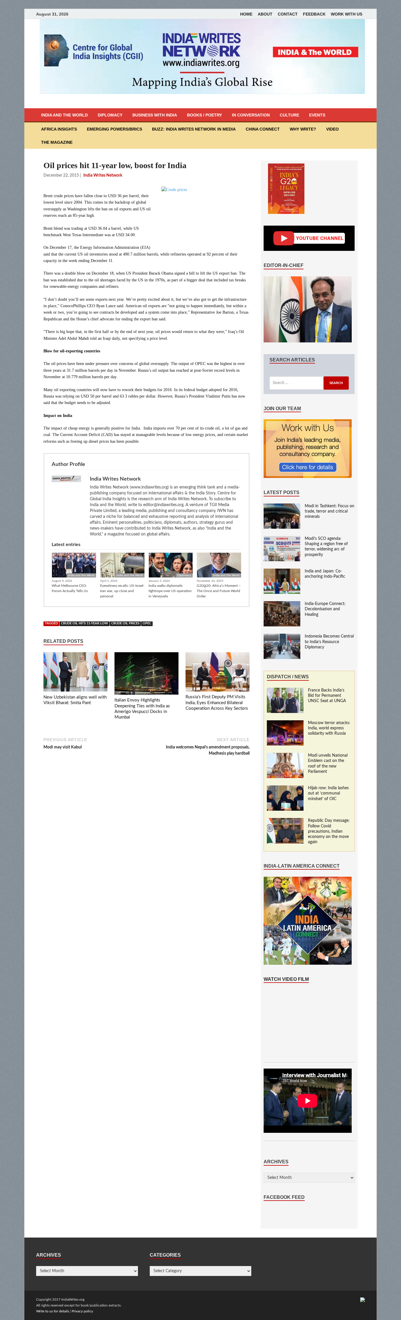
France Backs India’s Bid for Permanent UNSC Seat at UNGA (327, 695)
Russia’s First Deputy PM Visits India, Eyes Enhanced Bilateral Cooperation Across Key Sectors (217, 703)
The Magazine (57, 142)
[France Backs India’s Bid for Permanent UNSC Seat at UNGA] (285, 691)
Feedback (314, 14)
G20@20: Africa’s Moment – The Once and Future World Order (219, 591)
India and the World (64, 115)
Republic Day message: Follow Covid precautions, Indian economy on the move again (329, 831)
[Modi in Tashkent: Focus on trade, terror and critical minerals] (282, 506)
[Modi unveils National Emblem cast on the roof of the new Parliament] (285, 756)
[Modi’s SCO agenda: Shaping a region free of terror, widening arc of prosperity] (282, 539)
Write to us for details (52, 1311)
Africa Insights (59, 129)
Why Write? (303, 129)
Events (317, 115)
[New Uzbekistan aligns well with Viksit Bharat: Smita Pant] (75, 673)
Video (332, 129)
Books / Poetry (204, 115)
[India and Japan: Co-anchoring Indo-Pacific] (282, 571)
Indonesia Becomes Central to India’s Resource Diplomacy (329, 641)
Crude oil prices (125, 623)
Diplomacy (110, 115)
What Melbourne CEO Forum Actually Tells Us (70, 588)
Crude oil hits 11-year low (84, 623)
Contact (288, 14)
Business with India (154, 115)
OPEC (147, 623)
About (265, 14)
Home (246, 14)
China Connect (263, 129)
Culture (289, 115)
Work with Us (346, 14)
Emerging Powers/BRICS (114, 129)
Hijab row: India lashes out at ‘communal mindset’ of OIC (328, 793)
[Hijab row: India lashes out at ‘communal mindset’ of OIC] (285, 788)
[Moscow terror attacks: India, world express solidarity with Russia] (285, 723)
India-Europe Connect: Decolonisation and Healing (325, 609)
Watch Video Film (286, 979)
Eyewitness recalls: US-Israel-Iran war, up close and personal (122, 591)
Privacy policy (82, 1311)
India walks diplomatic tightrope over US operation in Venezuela (170, 591)
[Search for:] (309, 383)
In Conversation (251, 115)
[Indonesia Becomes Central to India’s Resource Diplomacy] (282, 637)
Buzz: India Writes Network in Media (194, 129)
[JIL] (362, 1299)
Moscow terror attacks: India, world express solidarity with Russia (329, 728)
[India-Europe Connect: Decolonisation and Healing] (282, 604)
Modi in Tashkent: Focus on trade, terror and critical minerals (329, 511)
